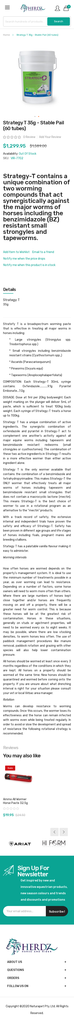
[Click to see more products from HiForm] (54, 844)
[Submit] (58, 21)
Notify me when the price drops (24, 258)
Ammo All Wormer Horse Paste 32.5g (15, 801)
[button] (35, 117)
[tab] (37, 289)
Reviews (10, 747)
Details (9, 289)
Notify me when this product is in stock (29, 265)
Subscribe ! (57, 911)
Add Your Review (50, 137)
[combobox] (37, 21)
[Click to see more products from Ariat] (20, 844)
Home (6, 35)
